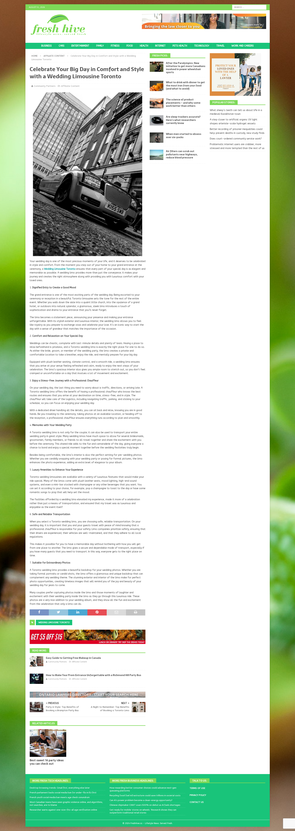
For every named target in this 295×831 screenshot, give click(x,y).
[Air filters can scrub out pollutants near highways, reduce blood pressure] (156, 155)
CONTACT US (197, 802)
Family (100, 45)
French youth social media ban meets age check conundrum (60, 797)
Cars (61, 45)
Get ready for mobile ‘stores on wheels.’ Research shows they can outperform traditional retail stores (143, 811)
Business (46, 45)
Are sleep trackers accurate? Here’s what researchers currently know (183, 120)
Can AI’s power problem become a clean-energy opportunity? (141, 800)
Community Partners (44, 86)
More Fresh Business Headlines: (133, 781)
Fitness (115, 45)
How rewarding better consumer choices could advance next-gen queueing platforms (143, 789)
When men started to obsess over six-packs (183, 135)
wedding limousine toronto (54, 622)
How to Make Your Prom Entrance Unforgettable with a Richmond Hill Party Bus (93, 675)
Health (144, 45)
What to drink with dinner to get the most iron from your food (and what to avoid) (185, 85)
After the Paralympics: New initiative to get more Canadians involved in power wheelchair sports (185, 67)
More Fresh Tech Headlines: (50, 781)
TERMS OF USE (197, 788)
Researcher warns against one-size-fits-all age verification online (63, 810)
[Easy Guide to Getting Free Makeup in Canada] (36, 661)
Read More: (39, 650)
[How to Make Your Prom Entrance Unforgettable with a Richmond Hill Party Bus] (36, 679)
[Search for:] (249, 7)
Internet (160, 45)
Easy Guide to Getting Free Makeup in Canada (73, 658)
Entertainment (80, 45)
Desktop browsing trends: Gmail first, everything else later (60, 788)
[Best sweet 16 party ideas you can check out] (48, 743)
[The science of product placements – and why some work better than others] (156, 103)
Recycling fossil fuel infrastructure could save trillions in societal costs (145, 795)
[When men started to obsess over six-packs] (156, 137)
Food (130, 45)
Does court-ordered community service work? (236, 138)
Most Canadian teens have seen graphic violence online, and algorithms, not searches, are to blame (66, 803)
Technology (201, 45)
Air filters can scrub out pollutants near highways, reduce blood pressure (182, 154)
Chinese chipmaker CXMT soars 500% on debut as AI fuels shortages (145, 805)
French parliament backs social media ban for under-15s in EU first (63, 792)
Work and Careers (242, 45)
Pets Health (180, 45)
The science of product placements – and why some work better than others (183, 103)
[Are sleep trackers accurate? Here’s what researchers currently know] (156, 120)
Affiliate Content (70, 86)
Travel (220, 45)
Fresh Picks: (160, 55)
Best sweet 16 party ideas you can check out (47, 762)
